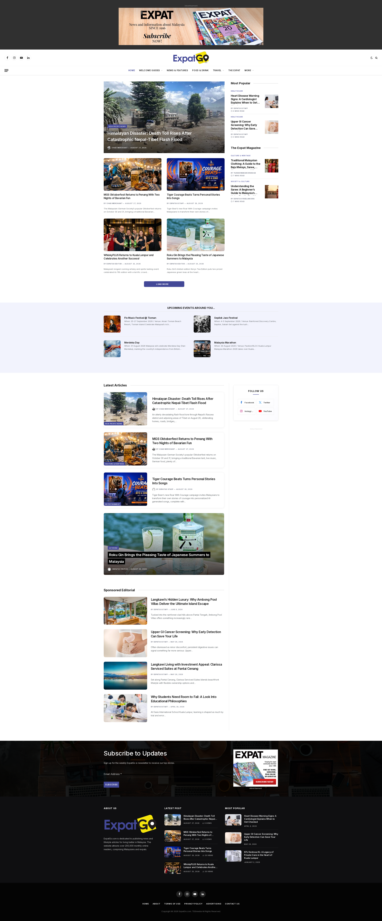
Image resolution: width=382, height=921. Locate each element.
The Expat (234, 70)
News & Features (177, 70)
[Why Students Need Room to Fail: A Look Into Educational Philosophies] (125, 708)
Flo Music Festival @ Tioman (140, 317)
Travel (217, 70)
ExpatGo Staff (177, 203)
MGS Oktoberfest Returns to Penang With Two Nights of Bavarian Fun (132, 196)
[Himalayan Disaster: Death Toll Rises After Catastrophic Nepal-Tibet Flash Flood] (164, 117)
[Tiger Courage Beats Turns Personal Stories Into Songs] (196, 174)
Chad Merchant (120, 148)
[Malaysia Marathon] (202, 348)
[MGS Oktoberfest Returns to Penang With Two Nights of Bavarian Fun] (132, 174)
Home (131, 70)
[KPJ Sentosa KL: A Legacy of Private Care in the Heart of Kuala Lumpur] (233, 856)
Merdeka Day (131, 342)
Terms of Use (172, 903)
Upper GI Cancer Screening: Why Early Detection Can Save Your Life (244, 125)
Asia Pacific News (117, 126)
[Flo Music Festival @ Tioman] (112, 324)
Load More (162, 284)
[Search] (376, 57)
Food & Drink (200, 70)
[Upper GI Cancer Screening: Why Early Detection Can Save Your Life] (271, 127)
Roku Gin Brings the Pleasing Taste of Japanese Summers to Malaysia (195, 257)
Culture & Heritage (241, 156)
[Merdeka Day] (112, 348)
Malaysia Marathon (225, 342)
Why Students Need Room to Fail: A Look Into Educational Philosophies (184, 699)
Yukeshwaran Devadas (245, 173)
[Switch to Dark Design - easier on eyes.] (371, 58)
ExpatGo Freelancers (244, 199)
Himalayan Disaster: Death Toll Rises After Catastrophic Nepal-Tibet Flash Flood (149, 136)
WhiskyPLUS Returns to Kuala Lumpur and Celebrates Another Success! (129, 257)
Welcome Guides (149, 70)
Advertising (213, 903)
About (157, 903)
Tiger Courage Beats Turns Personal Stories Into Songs (193, 196)
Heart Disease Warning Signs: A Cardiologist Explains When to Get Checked (245, 99)
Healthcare (237, 91)
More (248, 70)
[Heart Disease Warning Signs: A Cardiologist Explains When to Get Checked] (271, 101)
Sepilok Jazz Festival (225, 317)
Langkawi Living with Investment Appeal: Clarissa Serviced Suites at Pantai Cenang (186, 667)
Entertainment (112, 504)
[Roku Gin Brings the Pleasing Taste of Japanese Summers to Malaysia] (196, 235)
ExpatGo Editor (114, 264)
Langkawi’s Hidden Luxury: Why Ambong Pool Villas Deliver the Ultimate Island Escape (184, 602)
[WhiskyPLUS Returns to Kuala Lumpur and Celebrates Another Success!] (132, 235)
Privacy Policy (193, 903)
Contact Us (232, 903)
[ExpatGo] (191, 58)
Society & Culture (240, 181)
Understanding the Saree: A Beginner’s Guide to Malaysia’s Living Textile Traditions (246, 190)
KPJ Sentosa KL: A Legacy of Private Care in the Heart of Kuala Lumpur (258, 855)
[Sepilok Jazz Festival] (202, 324)
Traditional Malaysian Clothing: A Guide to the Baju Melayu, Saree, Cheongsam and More (245, 164)
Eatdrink (113, 548)
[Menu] (6, 70)
